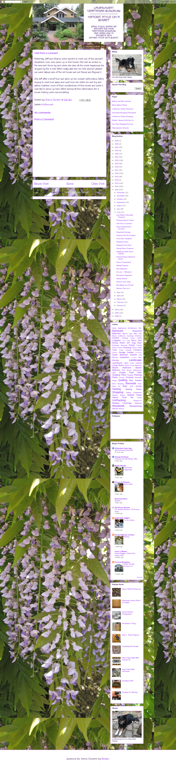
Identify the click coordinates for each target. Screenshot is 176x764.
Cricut (124, 340)
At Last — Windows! (124, 272)
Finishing (127, 347)
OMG (114, 373)
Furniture (138, 350)
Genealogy (138, 352)
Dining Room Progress (124, 248)
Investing (133, 357)
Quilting (122, 380)
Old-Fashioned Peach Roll (124, 450)
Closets (115, 338)
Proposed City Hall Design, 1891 (126, 459)
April (119, 296)
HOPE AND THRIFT (122, 518)
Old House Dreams (122, 507)
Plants (115, 377)
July (118, 209)
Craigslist (116, 340)
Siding (128, 392)
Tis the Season (129, 520)
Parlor (123, 375)
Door (139, 343)
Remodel (131, 383)
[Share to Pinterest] (89, 100)
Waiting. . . (127, 537)
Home (70, 183)
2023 (117, 150)
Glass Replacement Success (123, 228)
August (120, 205)
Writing (121, 409)
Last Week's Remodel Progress (124, 216)
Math (123, 370)
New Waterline (121, 269)
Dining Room (118, 343)
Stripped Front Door (123, 245)
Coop (133, 338)
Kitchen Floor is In (123, 288)
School (139, 386)
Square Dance (118, 395)
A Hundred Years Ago (123, 448)
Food (121, 350)
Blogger (105, 758)
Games (114, 352)
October (120, 199)
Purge (114, 380)
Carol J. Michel (121, 551)
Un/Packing (119, 400)
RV (119, 386)
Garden (130, 352)
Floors (134, 348)
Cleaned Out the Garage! (126, 235)
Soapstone (137, 392)
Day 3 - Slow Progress (130, 635)
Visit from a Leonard (124, 223)
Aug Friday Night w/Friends (128, 670)
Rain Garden (135, 380)
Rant (114, 384)
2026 (117, 141)
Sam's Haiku (128, 484)
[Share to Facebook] (87, 100)
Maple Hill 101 (120, 466)
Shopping (117, 392)
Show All (139, 577)
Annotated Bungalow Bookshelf (124, 113)
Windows (138, 403)
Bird (140, 334)
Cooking (125, 338)
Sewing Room (133, 389)
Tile (131, 397)
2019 (117, 164)
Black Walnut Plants (119, 105)
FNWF (114, 350)
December (121, 192)
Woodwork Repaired (124, 275)
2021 (117, 157)
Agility (114, 328)
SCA (131, 386)
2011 (117, 190)
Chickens (138, 336)
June (119, 212)
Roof (114, 386)
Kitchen (115, 360)
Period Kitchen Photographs (127, 613)
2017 (117, 170)
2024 (117, 147)
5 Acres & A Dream (122, 482)
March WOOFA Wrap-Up (131, 589)
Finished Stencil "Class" (125, 220)
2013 (117, 183)
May (119, 292)
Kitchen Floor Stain (123, 282)
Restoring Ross (121, 499)
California (121, 336)
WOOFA (115, 409)
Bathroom (116, 333)
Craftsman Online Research (122, 109)
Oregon (122, 372)
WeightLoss (137, 401)
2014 (117, 180)
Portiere (122, 377)
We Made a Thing (129, 623)
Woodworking (136, 406)
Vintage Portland (121, 457)
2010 (117, 310)
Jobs (140, 357)
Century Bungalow (122, 562)
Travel (139, 398)
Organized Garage (123, 232)
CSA (128, 340)
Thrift (124, 397)
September (121, 202)
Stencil (115, 397)
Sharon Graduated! (123, 262)
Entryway (115, 345)
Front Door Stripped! (124, 239)
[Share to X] (85, 100)
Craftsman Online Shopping (122, 116)
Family (132, 345)
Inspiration (124, 357)
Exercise (124, 345)
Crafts (139, 338)
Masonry (138, 365)
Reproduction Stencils (120, 128)
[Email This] (80, 100)
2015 (117, 177)
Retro (140, 384)
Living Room (118, 365)
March (119, 299)
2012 (117, 186)
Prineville (138, 377)
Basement (137, 331)
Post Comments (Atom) (76, 192)
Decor (134, 340)
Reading (120, 384)
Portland (129, 377)
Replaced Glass (122, 242)
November (121, 196)
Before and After (130, 334)
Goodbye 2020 (127, 681)
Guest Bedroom (120, 355)
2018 (117, 167)
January (120, 305)
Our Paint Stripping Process (122, 124)
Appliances (122, 328)
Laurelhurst (117, 363)
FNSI (140, 348)
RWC (125, 386)
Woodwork (118, 405)
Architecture (132, 328)
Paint (131, 372)
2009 (117, 313)
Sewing (116, 389)
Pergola (130, 375)
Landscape (135, 360)
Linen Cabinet (136, 363)
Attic (140, 328)
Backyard (117, 330)
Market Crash (129, 365)
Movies (129, 370)
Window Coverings (122, 403)
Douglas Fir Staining (129, 692)
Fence (120, 348)
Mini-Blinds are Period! (124, 285)
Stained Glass (134, 395)
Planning (138, 375)
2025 (117, 144)
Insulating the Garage (130, 646)
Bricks (114, 336)
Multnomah (47, 104)
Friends (128, 350)
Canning (130, 336)
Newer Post (41, 183)
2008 (117, 316)
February (120, 302)
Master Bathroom (121, 368)
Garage (122, 352)
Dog (134, 343)
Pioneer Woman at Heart (124, 535)
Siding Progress (122, 265)
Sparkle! (117, 501)
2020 (117, 160)
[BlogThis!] (83, 100)
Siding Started (121, 278)
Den (140, 340)
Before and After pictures (121, 101)
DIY (128, 343)
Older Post (98, 183)
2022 (117, 154)
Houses (133, 355)
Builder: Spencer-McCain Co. (123, 120)
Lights (126, 363)
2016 (117, 173)
